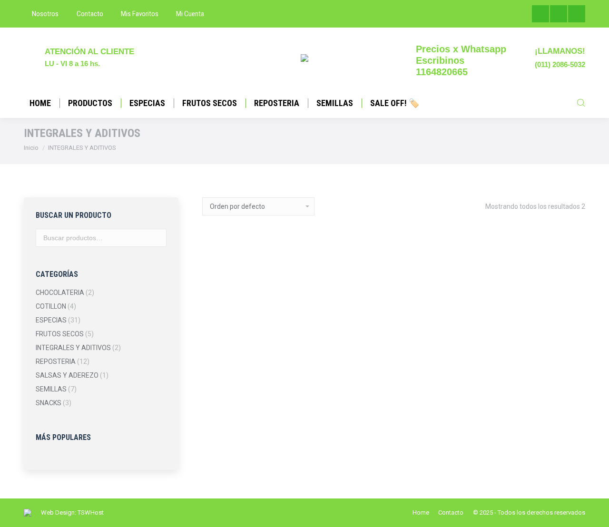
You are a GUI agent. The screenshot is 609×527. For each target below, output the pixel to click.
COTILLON (51, 306)
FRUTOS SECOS (60, 334)
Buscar (156, 238)
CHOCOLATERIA (60, 292)
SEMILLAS (51, 389)
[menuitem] (41, 14)
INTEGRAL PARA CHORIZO (244, 334)
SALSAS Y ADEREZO (67, 375)
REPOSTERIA (56, 361)
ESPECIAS (51, 320)
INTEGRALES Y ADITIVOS (73, 347)
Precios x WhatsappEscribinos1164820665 (461, 60)
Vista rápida (244, 353)
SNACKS (48, 403)
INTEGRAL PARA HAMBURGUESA (344, 347)
